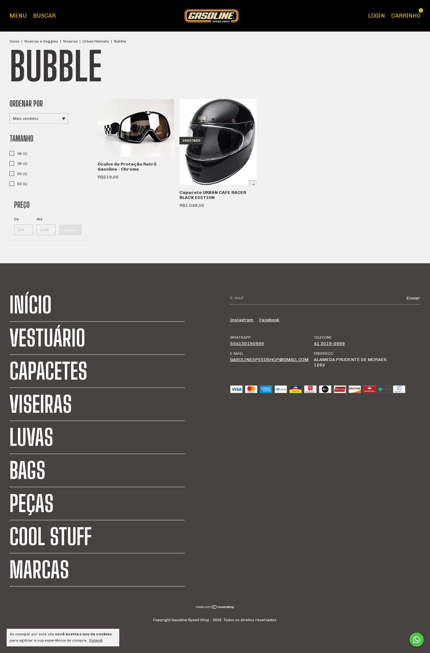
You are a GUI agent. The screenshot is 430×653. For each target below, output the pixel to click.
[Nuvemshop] (215, 607)
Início (14, 41)
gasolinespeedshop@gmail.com (269, 359)
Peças (31, 503)
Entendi (96, 640)
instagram (242, 320)
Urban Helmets (95, 41)
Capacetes (48, 371)
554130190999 (247, 343)
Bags (27, 470)
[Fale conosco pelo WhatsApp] (417, 640)
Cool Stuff (50, 536)
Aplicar (70, 229)
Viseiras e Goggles (41, 41)
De (16, 219)
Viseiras (70, 41)
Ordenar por (26, 103)
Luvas (31, 437)
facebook (269, 320)
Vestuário (47, 338)
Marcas (39, 570)
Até (39, 219)
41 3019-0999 (329, 343)
